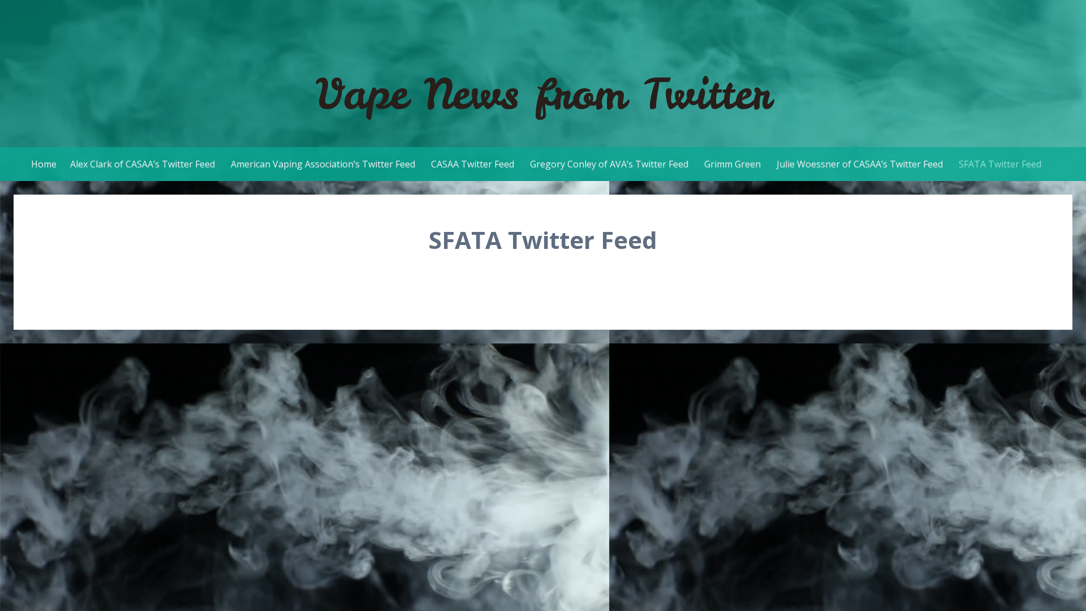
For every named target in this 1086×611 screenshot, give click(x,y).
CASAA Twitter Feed (472, 164)
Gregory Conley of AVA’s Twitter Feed (609, 164)
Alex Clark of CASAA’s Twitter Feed (142, 164)
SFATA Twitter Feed (1000, 164)
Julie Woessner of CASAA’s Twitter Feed (860, 164)
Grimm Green (732, 164)
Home (44, 164)
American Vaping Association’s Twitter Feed (323, 164)
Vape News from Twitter (543, 94)
